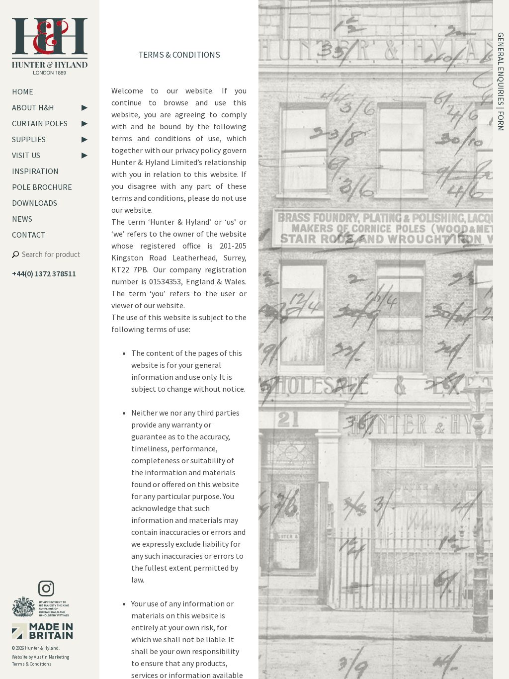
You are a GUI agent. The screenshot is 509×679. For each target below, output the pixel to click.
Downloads (34, 203)
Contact (29, 235)
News (22, 219)
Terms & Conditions (32, 664)
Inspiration (35, 171)
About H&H (33, 107)
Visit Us (26, 155)
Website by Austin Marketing (40, 657)
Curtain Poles (40, 123)
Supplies (29, 139)
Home (22, 91)
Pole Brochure (42, 187)
